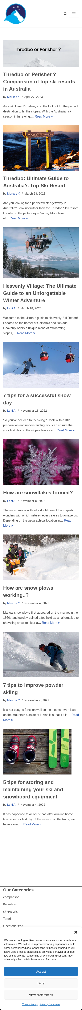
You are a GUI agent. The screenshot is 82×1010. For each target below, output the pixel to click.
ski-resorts (10, 911)
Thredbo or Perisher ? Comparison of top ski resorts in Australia (39, 81)
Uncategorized (13, 926)
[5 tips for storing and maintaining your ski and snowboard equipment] (41, 751)
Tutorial (8, 918)
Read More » (44, 116)
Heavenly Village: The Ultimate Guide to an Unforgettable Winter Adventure (39, 293)
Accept (41, 971)
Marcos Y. (13, 96)
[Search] (65, 13)
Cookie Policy (30, 1004)
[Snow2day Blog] (15, 13)
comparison (11, 897)
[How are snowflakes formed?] (41, 462)
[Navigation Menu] (74, 13)
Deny (41, 983)
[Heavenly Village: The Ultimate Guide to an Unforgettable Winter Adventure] (41, 252)
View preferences (41, 995)
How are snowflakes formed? (38, 492)
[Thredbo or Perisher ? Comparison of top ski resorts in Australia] (41, 53)
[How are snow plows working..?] (41, 557)
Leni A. (11, 308)
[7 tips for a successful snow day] (41, 365)
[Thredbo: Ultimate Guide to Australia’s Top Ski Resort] (41, 148)
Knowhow (10, 904)
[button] (76, 932)
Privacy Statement (50, 1004)
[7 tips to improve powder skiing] (41, 654)
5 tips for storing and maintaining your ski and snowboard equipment (33, 789)
